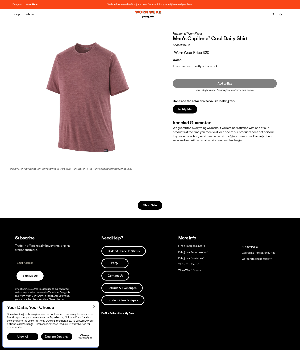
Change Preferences (84, 336)
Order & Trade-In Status (124, 251)
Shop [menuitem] (16, 14)
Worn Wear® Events (189, 270)
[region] (51, 324)
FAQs (114, 263)
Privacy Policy (250, 246)
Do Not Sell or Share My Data (117, 313)
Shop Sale (150, 205)
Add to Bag (225, 83)
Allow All (22, 337)
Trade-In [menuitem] (28, 14)
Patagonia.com (208, 89)
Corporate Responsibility (257, 258)
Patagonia (17, 4)
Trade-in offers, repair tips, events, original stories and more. (42, 248)
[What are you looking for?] (273, 14)
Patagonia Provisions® (191, 258)
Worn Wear (32, 4)
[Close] (94, 306)
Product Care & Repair (123, 300)
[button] (280, 14)
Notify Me (185, 109)
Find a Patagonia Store (191, 245)
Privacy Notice (77, 324)
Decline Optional (57, 337)
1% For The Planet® (188, 264)
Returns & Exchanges (122, 288)
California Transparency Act (258, 252)
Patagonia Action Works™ (192, 252)
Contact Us (115, 276)
